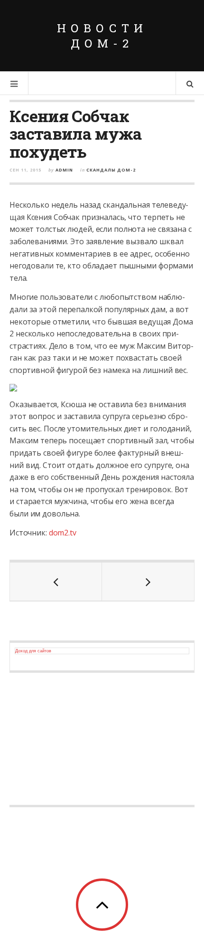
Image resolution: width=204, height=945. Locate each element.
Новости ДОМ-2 (102, 35)
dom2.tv (62, 532)
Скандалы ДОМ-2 (111, 170)
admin (64, 170)
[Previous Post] (56, 582)
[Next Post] (148, 582)
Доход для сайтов (33, 651)
